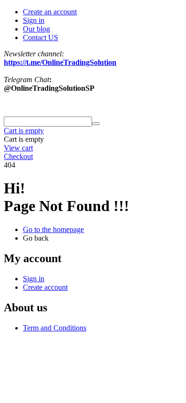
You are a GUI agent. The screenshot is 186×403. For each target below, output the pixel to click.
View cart (18, 148)
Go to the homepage (53, 229)
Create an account (50, 12)
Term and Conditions (54, 328)
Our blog (36, 29)
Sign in (33, 20)
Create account (45, 287)
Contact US (40, 37)
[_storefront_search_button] (96, 123)
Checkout (18, 156)
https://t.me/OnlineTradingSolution (60, 62)
